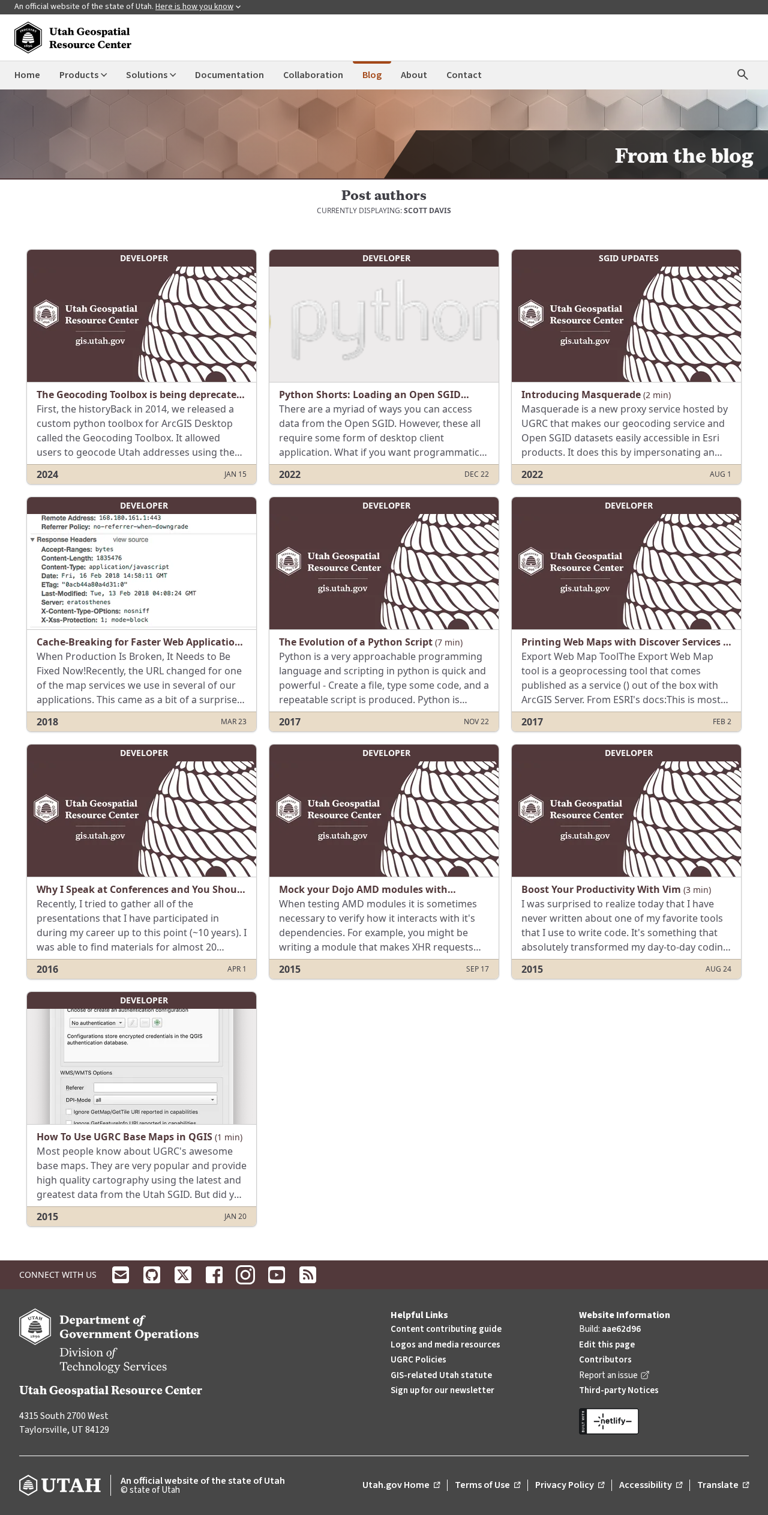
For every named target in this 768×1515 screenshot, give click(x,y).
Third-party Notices (619, 1390)
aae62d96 (621, 1329)
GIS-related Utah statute (441, 1375)
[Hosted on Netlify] (664, 1421)
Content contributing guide (446, 1329)
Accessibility (650, 1485)
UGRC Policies (418, 1359)
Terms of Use (487, 1485)
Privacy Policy (569, 1485)
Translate (723, 1485)
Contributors (605, 1359)
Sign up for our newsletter (442, 1390)
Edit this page (607, 1344)
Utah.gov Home (401, 1485)
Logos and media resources (445, 1344)
